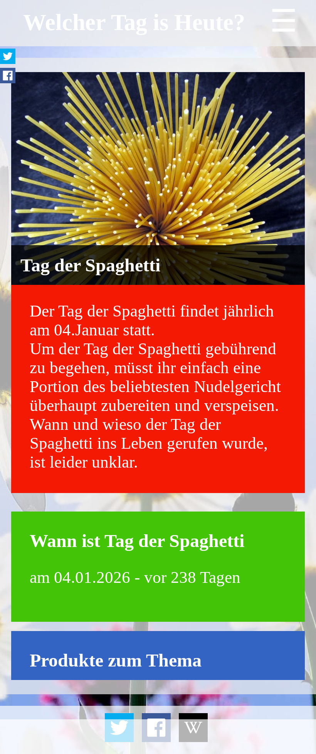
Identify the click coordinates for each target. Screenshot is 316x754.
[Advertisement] (158, 736)
